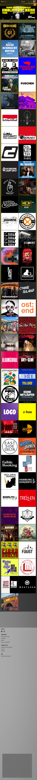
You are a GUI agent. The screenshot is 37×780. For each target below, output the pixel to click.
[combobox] (17, 5)
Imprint (3, 651)
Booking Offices (5, 636)
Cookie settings (8, 774)
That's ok (26, 774)
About (2, 640)
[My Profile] (29, 2)
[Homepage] (4, 1)
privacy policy (22, 771)
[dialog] (17, 766)
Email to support (5, 642)
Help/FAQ (3, 638)
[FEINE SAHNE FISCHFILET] (18, 13)
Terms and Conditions (6, 647)
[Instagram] (4, 631)
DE (22, 1)
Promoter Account (6, 656)
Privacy (3, 649)
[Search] (35, 5)
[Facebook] (1, 631)
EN (24, 1)
